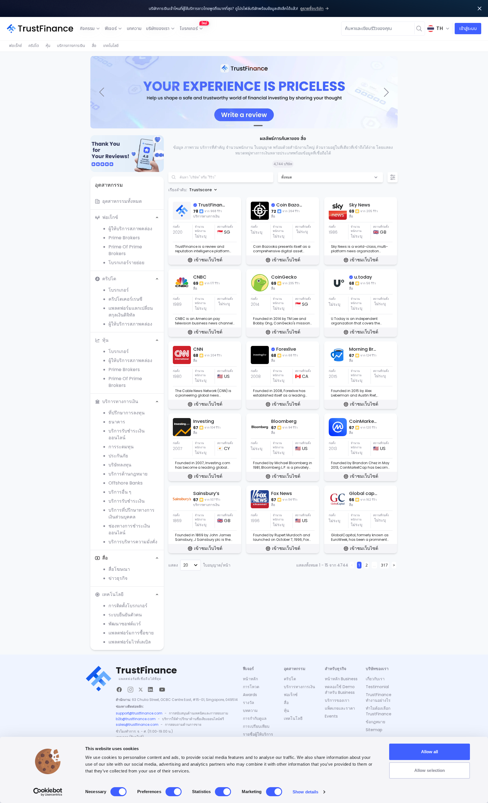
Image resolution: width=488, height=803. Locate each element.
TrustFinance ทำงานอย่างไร (378, 697)
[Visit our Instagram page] (130, 689)
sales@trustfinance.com (137, 724)
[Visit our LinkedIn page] (150, 689)
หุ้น (48, 46)
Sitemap (374, 730)
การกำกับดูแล (255, 718)
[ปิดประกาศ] (479, 8)
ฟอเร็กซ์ (15, 46)
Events (331, 716)
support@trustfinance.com (139, 713)
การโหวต (251, 687)
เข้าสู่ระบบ (468, 28)
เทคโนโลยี (111, 46)
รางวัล (248, 702)
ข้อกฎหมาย (375, 722)
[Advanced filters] (392, 177)
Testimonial (377, 687)
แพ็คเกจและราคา (340, 708)
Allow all (429, 751)
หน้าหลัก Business (341, 679)
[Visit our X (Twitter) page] (140, 689)
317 (384, 565)
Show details (305, 791)
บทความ (134, 28)
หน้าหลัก (250, 679)
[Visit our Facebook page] (119, 689)
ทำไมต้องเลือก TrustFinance (378, 711)
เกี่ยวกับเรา (375, 679)
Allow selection (429, 770)
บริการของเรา (337, 700)
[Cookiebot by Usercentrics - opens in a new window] (48, 792)
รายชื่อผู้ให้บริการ (258, 734)
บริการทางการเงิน (71, 46)
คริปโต (34, 46)
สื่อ (94, 46)
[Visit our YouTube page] (162, 689)
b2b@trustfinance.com (136, 719)
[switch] (173, 791)
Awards (250, 694)
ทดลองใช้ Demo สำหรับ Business (340, 689)
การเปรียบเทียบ (256, 726)
